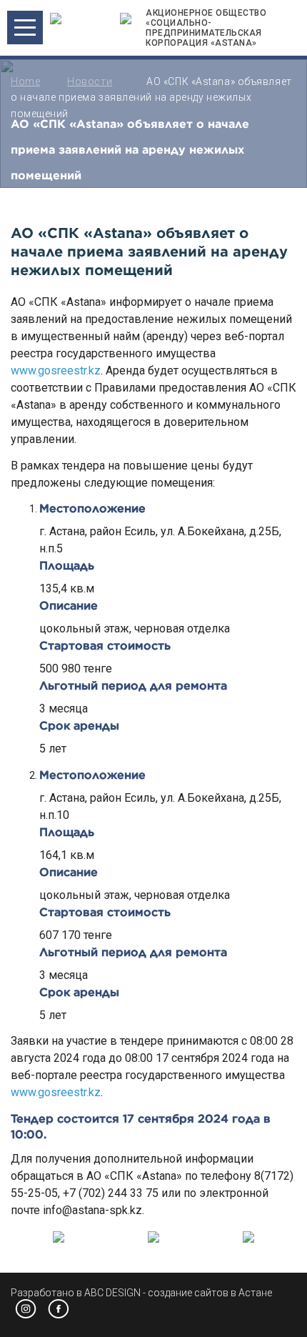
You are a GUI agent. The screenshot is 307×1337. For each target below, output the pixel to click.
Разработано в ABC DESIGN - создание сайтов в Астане (141, 1292)
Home (25, 81)
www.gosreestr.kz (56, 370)
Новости (89, 81)
